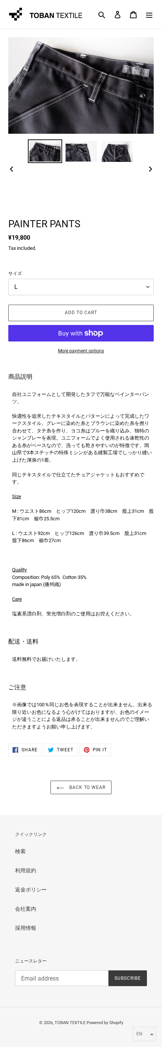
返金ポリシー (31, 890)
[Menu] (149, 14)
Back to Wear (86, 787)
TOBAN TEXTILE (70, 1022)
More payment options (81, 351)
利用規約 (25, 870)
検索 (20, 851)
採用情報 (25, 928)
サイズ (15, 273)
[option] (45, 151)
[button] (144, 1034)
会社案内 (25, 909)
